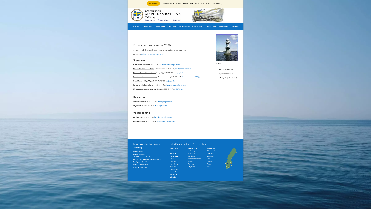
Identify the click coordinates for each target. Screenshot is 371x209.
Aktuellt (185, 3)
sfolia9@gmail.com (161, 106)
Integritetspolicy (206, 3)
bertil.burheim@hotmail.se (163, 117)
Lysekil (190, 161)
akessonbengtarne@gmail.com (175, 85)
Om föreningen (146, 26)
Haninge (173, 161)
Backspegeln (223, 26)
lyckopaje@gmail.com (164, 102)
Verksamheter (172, 26)
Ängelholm (192, 166)
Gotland (172, 159)
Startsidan (135, 26)
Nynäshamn (174, 169)
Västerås (173, 177)
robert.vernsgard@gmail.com (166, 121)
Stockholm (173, 172)
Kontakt (178, 3)
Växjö (208, 166)
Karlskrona (210, 156)
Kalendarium (194, 3)
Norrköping (174, 164)
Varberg (191, 164)
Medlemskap (160, 26)
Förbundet (235, 26)
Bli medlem (153, 3)
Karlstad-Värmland (194, 159)
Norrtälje (173, 166)
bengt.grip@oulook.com (183, 69)
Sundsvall (173, 153)
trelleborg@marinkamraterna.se (152, 54)
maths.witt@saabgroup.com (171, 65)
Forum (208, 26)
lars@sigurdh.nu (171, 81)
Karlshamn (210, 153)
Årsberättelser (197, 26)
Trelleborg (210, 161)
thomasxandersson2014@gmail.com (194, 77)
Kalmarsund (211, 151)
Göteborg (191, 151)
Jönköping (191, 156)
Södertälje (173, 174)
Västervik (210, 164)
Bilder (215, 26)
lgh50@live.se (178, 89)
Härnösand (173, 151)
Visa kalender (232, 78)
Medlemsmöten (184, 26)
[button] (223, 78)
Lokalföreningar (167, 3)
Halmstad (191, 153)
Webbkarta (216, 3)
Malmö (209, 159)
